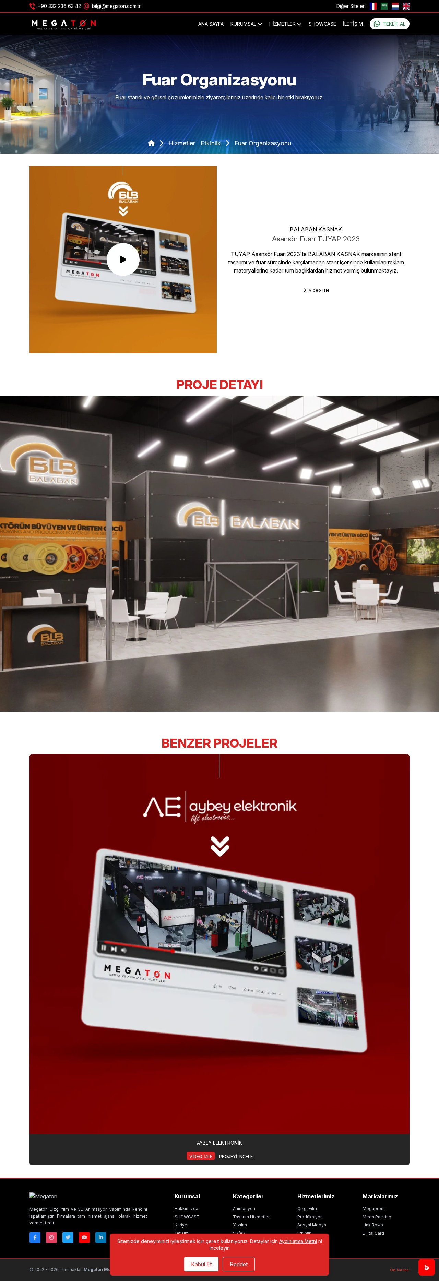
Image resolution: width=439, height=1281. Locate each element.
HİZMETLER (283, 24)
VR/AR (239, 1233)
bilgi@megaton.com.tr (116, 6)
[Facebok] (34, 1237)
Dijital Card (373, 1233)
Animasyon (244, 1208)
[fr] (373, 6)
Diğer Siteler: (351, 6)
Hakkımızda (186, 1208)
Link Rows (373, 1225)
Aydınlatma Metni (298, 1241)
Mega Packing (377, 1216)
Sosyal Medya (311, 1225)
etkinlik (212, 143)
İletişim (353, 24)
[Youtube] (84, 1237)
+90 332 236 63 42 (59, 6)
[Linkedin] (100, 1237)
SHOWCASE (322, 24)
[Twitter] (67, 1237)
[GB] (406, 6)
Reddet (239, 1264)
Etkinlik (304, 1233)
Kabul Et (201, 1264)
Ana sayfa (211, 24)
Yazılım (240, 1225)
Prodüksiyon (310, 1216)
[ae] (384, 6)
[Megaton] (88, 1196)
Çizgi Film (307, 1208)
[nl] (395, 6)
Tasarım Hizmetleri (252, 1216)
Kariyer (182, 1225)
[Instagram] (51, 1237)
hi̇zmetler (181, 143)
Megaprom (374, 1208)
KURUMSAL (244, 24)
